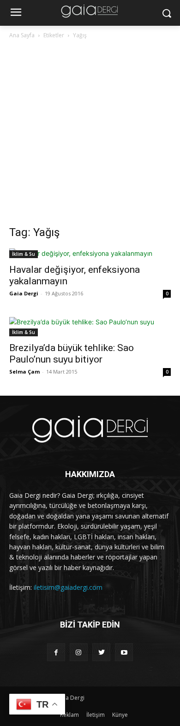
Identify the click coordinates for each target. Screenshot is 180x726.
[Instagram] (79, 652)
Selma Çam (24, 371)
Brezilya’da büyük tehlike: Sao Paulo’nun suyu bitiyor (71, 353)
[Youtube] (124, 652)
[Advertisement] (90, 135)
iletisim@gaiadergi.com (68, 587)
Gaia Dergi (23, 293)
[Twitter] (101, 652)
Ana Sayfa (22, 35)
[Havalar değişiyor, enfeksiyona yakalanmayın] (90, 253)
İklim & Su (23, 254)
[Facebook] (56, 652)
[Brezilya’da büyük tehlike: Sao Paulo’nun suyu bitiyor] (90, 326)
